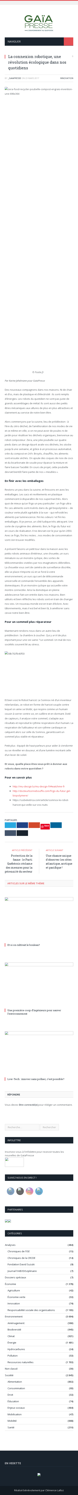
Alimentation (15, 1381)
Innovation (66, 78)
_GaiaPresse (14, 78)
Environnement (14, 1316)
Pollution (13, 1355)
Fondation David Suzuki (21, 1264)
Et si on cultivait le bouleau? (23, 945)
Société (9, 1375)
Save (46, 825)
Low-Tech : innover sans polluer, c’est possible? (35, 1079)
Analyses (10, 1245)
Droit (10, 1394)
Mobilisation (15, 1414)
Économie (10, 1284)
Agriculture (14, 1290)
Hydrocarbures (16, 1349)
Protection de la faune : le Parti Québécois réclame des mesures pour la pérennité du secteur (18, 863)
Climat (11, 1336)
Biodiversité (14, 1329)
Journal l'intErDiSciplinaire (22, 1271)
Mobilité (12, 1420)
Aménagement (16, 1323)
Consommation (16, 1388)
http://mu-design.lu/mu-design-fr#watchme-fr (39, 786)
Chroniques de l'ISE (19, 1251)
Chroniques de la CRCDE (21, 1258)
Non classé (11, 1368)
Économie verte (16, 1297)
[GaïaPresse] (39, 22)
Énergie (12, 1342)
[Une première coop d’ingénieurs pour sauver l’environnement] (39, 984)
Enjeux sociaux (16, 1407)
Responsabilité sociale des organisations (31, 1310)
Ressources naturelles (21, 1362)
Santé (11, 1427)
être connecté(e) (28, 1104)
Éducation (13, 1401)
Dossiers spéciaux (15, 1277)
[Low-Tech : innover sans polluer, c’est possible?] (39, 1053)
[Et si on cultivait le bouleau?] (39, 919)
